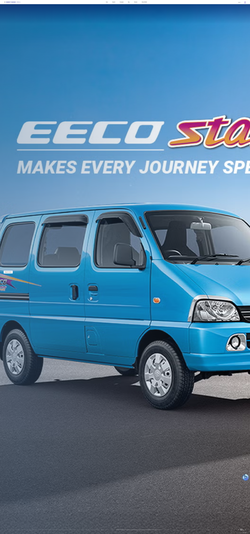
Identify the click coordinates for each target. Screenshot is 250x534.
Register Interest (8, 272)
